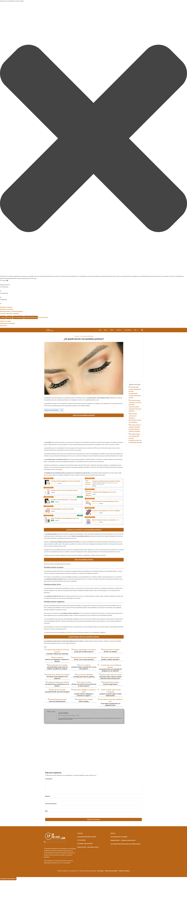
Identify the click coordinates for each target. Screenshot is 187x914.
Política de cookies (5, 321)
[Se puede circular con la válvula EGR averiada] (135, 436)
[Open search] (142, 330)
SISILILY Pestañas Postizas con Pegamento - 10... (105, 520)
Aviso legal (100, 871)
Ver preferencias (18, 317)
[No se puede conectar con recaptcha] (135, 416)
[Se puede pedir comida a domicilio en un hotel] (135, 389)
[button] (93, 138)
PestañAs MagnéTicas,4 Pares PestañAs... (63, 509)
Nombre (48, 796)
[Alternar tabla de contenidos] (61, 410)
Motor (105, 330)
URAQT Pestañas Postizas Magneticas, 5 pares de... (65, 518)
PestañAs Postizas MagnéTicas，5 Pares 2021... (64, 499)
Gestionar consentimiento (8, 878)
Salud (111, 330)
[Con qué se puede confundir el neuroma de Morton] (135, 402)
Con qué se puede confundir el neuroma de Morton (135, 409)
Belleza (91, 336)
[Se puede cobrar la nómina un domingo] (135, 426)
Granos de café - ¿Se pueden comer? (88, 847)
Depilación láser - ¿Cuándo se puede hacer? (123, 840)
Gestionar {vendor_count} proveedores (11, 311)
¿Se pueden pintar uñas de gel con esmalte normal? (125, 844)
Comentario (49, 779)
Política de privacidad (111, 871)
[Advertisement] (84, 429)
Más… (135, 330)
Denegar (9, 317)
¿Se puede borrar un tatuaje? (119, 836)
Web (46, 811)
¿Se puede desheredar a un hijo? (86, 836)
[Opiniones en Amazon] (54, 483)
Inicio (100, 330)
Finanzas (118, 330)
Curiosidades (127, 330)
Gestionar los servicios (6, 309)
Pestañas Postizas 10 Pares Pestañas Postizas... (64, 490)
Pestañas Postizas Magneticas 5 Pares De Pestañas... (66, 481)
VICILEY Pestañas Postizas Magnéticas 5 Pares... (105, 501)
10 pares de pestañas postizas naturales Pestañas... (106, 481)
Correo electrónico (51, 803)
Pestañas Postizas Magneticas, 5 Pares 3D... (104, 492)
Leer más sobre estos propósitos (9, 313)
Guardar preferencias (31, 317)
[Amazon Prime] (60, 483)
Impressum (3, 325)
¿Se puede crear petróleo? (85, 843)
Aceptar (3, 317)
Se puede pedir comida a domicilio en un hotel (135, 395)
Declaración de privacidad (7, 323)
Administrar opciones (6, 307)
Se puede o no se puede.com (81, 336)
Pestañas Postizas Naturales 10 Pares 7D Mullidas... (106, 510)
